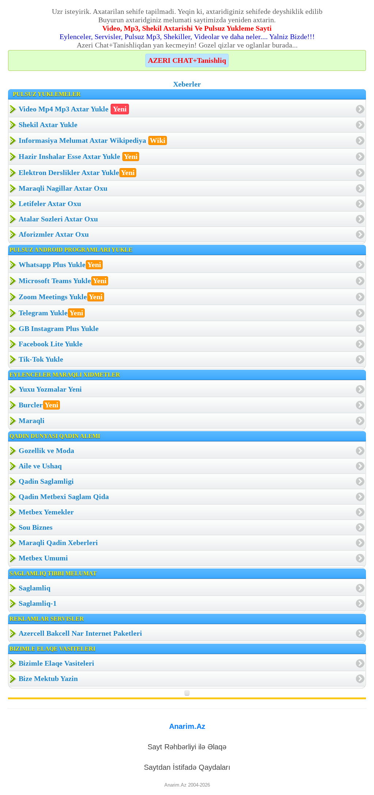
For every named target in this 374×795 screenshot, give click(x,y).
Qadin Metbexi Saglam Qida (64, 496)
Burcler (38, 405)
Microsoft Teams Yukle (63, 281)
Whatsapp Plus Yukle (60, 264)
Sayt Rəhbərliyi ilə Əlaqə (187, 747)
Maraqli (32, 420)
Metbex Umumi (43, 558)
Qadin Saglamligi (46, 481)
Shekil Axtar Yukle (48, 125)
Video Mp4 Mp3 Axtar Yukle (73, 109)
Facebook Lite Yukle (51, 344)
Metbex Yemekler (46, 512)
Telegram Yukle (51, 313)
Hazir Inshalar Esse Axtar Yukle (78, 156)
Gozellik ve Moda (46, 450)
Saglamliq (34, 588)
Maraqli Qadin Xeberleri (58, 543)
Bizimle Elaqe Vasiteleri (56, 663)
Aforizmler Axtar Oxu (54, 234)
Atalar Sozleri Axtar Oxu (58, 219)
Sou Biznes (36, 527)
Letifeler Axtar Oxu (50, 203)
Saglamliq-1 (38, 603)
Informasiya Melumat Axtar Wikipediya (92, 140)
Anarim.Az (187, 726)
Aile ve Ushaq (40, 466)
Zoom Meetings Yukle (61, 297)
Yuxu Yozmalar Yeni (50, 389)
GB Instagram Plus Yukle (59, 328)
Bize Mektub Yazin (48, 678)
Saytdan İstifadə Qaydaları (187, 767)
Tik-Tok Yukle (41, 359)
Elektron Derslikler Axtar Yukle (77, 172)
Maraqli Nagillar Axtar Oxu (63, 188)
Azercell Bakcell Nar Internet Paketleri (80, 633)
